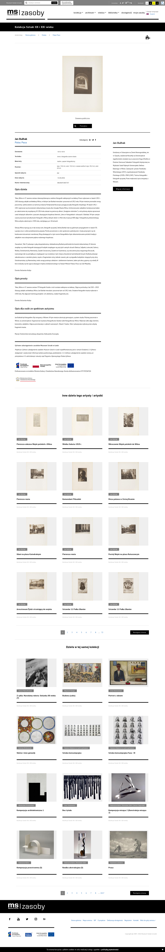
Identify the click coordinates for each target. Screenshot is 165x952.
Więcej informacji (123, 189)
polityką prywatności (109, 949)
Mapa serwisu (87, 920)
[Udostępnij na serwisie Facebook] (95, 140)
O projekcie (101, 920)
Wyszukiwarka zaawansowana (67, 3)
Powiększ (83, 126)
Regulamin (128, 920)
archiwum (89, 12)
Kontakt (136, 920)
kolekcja (77, 12)
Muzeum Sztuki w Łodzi (14, 3)
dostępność (126, 12)
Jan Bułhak (21, 139)
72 (102, 632)
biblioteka (112, 12)
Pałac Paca (56, 35)
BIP (95, 920)
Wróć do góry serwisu (148, 920)
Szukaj (54, 3)
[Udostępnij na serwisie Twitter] (93, 140)
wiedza (101, 12)
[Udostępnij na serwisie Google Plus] (90, 140)
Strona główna (30, 35)
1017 (102, 893)
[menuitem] (79, 12)
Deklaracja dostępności (115, 920)
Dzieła (44, 35)
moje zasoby (139, 12)
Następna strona (139, 632)
